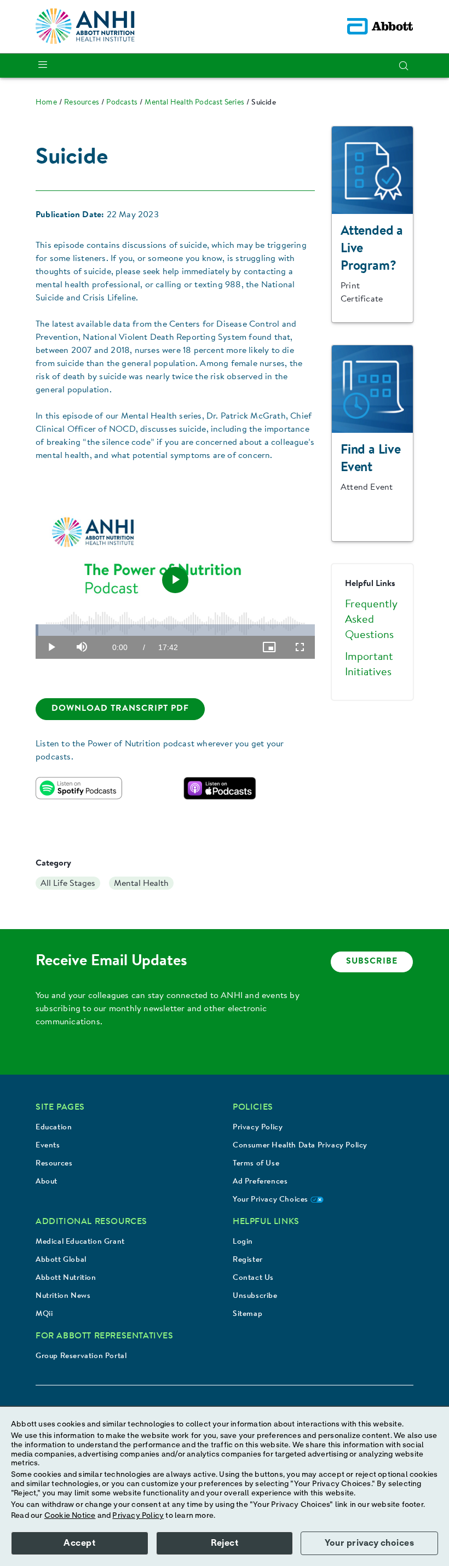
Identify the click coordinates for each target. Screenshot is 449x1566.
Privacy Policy (258, 1128)
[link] (46, 103)
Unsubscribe (255, 1296)
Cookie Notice (70, 1515)
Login (243, 1242)
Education (54, 1128)
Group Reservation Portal (81, 1356)
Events (48, 1146)
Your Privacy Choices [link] (271, 1200)
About (46, 1182)
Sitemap (247, 1314)
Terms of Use (256, 1164)
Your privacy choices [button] (369, 1543)
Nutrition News (63, 1296)
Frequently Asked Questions (371, 620)
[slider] (175, 630)
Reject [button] (224, 1543)
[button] (403, 65)
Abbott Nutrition (66, 1278)
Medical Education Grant (80, 1242)
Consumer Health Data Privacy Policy (300, 1146)
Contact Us (253, 1278)
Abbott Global (61, 1260)
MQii (44, 1314)
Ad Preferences (260, 1182)
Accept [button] (79, 1543)
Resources (54, 1164)
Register (248, 1260)
